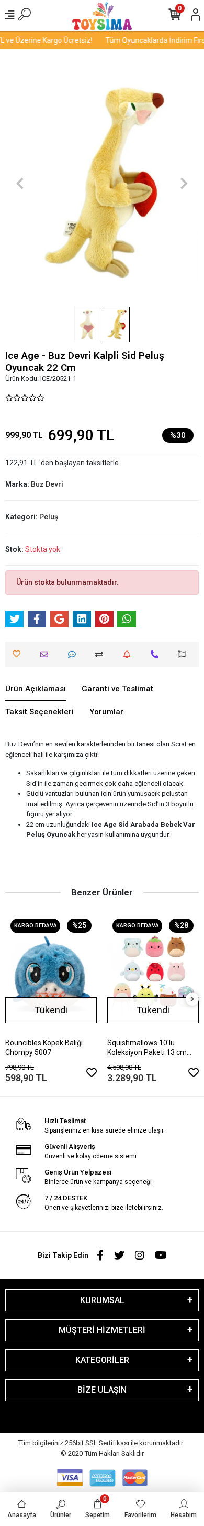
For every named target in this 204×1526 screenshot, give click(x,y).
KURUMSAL (102, 1300)
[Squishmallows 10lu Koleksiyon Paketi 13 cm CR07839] (153, 974)
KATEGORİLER (102, 1360)
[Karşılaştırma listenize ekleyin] (102, 654)
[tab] (35, 689)
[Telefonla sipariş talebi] (157, 654)
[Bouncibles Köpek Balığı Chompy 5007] (51, 974)
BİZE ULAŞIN (102, 1390)
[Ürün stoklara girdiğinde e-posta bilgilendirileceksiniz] (129, 654)
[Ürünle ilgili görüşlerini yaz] (74, 654)
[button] (20, 183)
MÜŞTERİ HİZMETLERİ (102, 1330)
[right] (192, 999)
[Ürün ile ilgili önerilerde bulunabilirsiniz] (185, 654)
